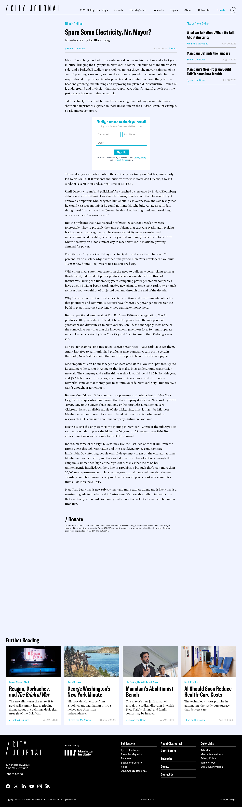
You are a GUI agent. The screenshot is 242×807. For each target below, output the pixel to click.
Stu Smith (131, 682)
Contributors (168, 751)
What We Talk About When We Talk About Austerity (211, 35)
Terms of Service (120, 160)
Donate (221, 10)
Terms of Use (208, 762)
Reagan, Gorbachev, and (29, 692)
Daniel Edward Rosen (148, 682)
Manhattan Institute (212, 754)
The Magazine (137, 10)
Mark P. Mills (191, 682)
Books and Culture (131, 762)
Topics (174, 10)
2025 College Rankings (94, 10)
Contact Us (167, 774)
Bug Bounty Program (212, 766)
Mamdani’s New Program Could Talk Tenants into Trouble (209, 71)
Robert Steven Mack (19, 682)
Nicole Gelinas (74, 23)
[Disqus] (121, 583)
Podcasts (158, 10)
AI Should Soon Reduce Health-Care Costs (208, 692)
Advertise (206, 750)
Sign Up (121, 152)
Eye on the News (137, 720)
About (188, 10)
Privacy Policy (140, 157)
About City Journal (171, 743)
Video (124, 766)
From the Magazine (80, 720)
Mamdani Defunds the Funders (208, 53)
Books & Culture (20, 720)
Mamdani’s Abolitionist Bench (149, 692)
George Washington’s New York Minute (88, 692)
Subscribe (204, 10)
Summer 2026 (108, 720)
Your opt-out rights (228, 799)
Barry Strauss (74, 682)
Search (118, 10)
